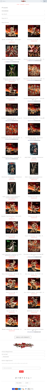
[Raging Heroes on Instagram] (27, 378)
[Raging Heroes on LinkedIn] (29, 378)
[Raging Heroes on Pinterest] (22, 378)
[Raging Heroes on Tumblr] (24, 378)
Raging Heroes (24, 385)
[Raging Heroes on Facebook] (18, 378)
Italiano (19, 382)
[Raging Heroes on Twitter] (16, 378)
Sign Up (21, 371)
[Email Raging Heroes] (31, 378)
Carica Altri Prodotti (23, 337)
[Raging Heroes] (23, 1)
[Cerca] (41, 1)
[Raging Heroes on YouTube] (20, 378)
